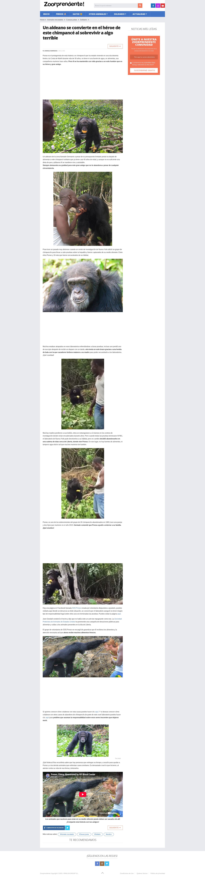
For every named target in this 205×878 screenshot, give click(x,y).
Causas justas (71, 20)
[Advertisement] (83, 83)
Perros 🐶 (61, 14)
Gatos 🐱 (77, 14)
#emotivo (109, 834)
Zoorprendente (45, 873)
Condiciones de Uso (127, 873)
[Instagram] (102, 863)
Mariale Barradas (51, 50)
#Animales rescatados (67, 834)
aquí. (119, 614)
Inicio (46, 14)
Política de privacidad (158, 873)
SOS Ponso (76, 608)
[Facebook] (97, 863)
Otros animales (97, 14)
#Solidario (97, 834)
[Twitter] (107, 863)
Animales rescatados (55, 20)
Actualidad (139, 14)
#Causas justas (84, 834)
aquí (96, 712)
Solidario (119, 14)
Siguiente (114, 46)
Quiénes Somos (142, 873)
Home (42, 20)
